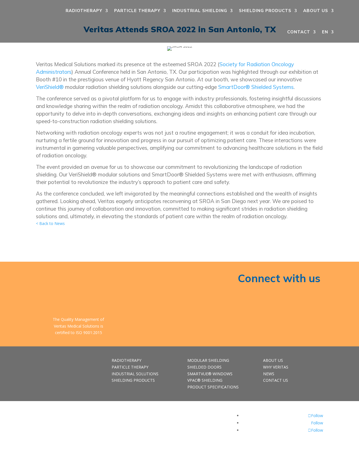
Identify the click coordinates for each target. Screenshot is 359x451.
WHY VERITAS (275, 367)
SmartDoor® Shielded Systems (256, 87)
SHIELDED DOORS (204, 367)
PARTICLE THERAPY (137, 10)
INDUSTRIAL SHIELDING (199, 10)
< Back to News (50, 223)
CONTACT (298, 31)
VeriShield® (50, 87)
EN (325, 31)
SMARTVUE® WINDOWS (210, 373)
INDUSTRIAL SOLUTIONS (135, 373)
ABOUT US (315, 10)
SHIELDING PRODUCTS (265, 10)
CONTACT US (275, 380)
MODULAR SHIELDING (208, 360)
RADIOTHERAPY (84, 10)
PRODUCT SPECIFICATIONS (213, 387)
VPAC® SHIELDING (204, 380)
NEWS (268, 373)
